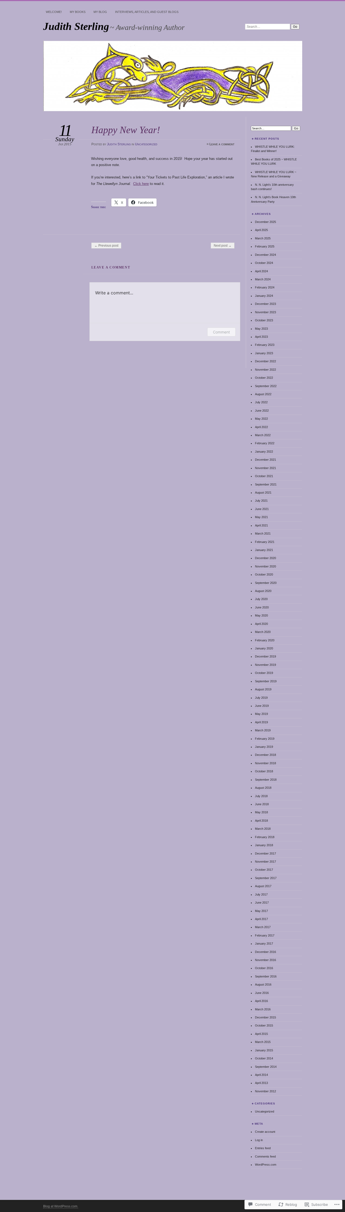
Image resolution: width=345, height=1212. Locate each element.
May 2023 (261, 328)
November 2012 (265, 1091)
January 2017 (264, 943)
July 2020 (261, 599)
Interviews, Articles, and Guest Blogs (146, 11)
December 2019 (265, 656)
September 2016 (266, 976)
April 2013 (261, 1082)
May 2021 (261, 517)
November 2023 (265, 312)
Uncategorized (146, 144)
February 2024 (264, 287)
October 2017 (264, 869)
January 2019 (264, 746)
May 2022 (261, 418)
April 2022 (261, 427)
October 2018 (264, 771)
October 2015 (264, 1025)
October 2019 (264, 672)
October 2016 (264, 968)
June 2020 (262, 607)
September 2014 (266, 1066)
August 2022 (263, 394)
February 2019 (264, 738)
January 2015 (264, 1050)
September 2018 (266, 779)
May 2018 (261, 812)
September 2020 (266, 582)
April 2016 (261, 1001)
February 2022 (264, 443)
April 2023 (261, 336)
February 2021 (264, 541)
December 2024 (265, 254)
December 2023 (265, 303)
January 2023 (264, 353)
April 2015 (261, 1033)
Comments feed (265, 1156)
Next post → (223, 245)
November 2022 (265, 369)
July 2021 (261, 500)
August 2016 (263, 984)
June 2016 (262, 992)
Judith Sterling (76, 26)
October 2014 (264, 1058)
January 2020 (264, 648)
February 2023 (264, 344)
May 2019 (261, 713)
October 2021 (264, 476)
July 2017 (261, 894)
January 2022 (264, 451)
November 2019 (265, 664)
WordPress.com (265, 1164)
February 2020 (264, 640)
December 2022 (265, 361)
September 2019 (266, 681)
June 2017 (262, 902)
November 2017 (265, 861)
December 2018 (265, 754)
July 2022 (261, 402)
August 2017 (263, 886)
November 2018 (265, 763)
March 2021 (263, 533)
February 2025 (264, 246)
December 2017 (265, 853)
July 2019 (261, 697)
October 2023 (264, 320)
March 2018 (263, 828)
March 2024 (263, 279)
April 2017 (261, 919)
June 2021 (262, 509)
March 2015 (263, 1042)
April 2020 (261, 623)
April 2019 (261, 722)
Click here (141, 184)
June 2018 (262, 804)
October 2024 (264, 262)
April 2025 (261, 230)
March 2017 (263, 927)
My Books (77, 11)
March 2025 (263, 238)
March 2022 (263, 435)
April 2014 (261, 1074)
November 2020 (265, 566)
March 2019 (263, 730)
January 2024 (264, 295)
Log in (259, 1140)
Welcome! (54, 11)
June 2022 (262, 410)
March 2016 (263, 1009)
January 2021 (264, 550)
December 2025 (265, 221)
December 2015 (265, 1017)
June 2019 (262, 705)
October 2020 (264, 574)
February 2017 (264, 935)
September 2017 (266, 878)
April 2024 (261, 271)
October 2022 (264, 377)
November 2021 (265, 468)
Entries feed (263, 1148)
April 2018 (261, 820)
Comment (221, 332)
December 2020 (265, 558)
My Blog (100, 11)
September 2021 (266, 484)
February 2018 (264, 837)
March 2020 (263, 631)
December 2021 (265, 459)
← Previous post (106, 245)
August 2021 (263, 492)
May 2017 (261, 911)
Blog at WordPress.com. (60, 1206)
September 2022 (266, 386)
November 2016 (265, 960)
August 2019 (263, 689)
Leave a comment (221, 144)
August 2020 (263, 591)
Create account (265, 1131)
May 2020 (261, 615)
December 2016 (265, 951)
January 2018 (264, 845)
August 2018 (263, 787)
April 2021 (261, 525)
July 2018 (261, 796)
